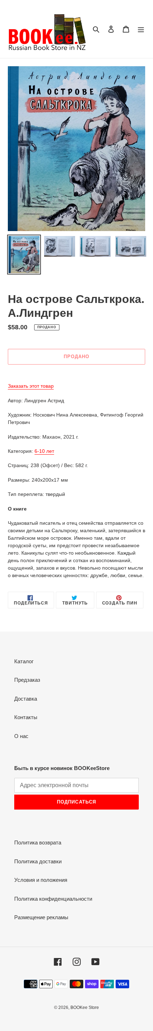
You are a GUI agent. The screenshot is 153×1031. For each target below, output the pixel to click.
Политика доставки (38, 861)
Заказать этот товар (31, 386)
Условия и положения (40, 880)
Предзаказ (27, 680)
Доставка (25, 699)
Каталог (23, 661)
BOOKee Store (84, 1007)
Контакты (25, 717)
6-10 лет (44, 451)
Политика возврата (37, 842)
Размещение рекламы (41, 917)
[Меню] (140, 29)
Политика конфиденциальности (53, 899)
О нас (21, 736)
